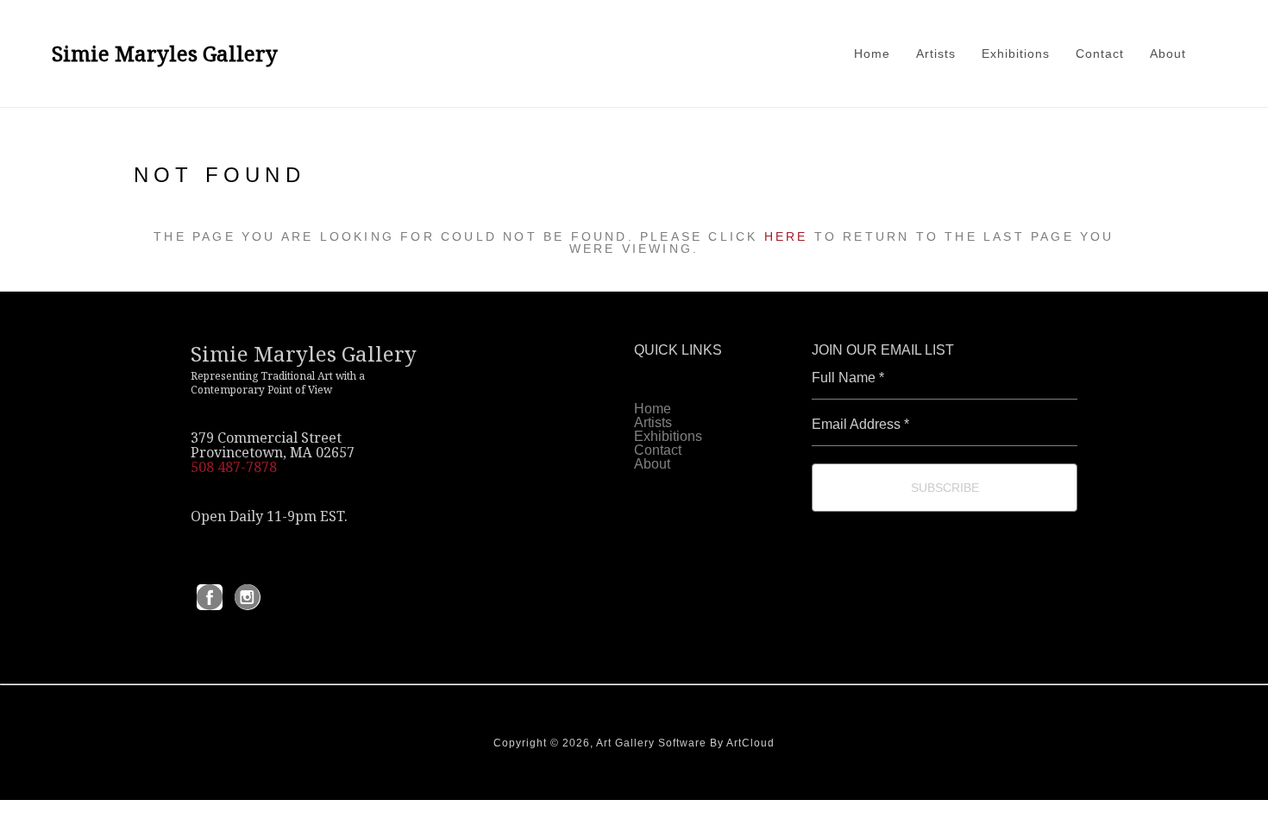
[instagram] (248, 597)
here (786, 236)
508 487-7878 (234, 467)
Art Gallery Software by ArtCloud (685, 743)
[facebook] (210, 597)
